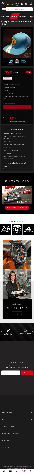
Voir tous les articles (17, 208)
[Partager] (10, 118)
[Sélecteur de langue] (22, 4)
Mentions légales (7, 466)
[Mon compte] (30, 471)
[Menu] (10, 471)
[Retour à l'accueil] (3, 471)
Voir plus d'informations (17, 121)
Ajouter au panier (17, 107)
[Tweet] (13, 118)
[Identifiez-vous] (26, 4)
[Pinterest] (15, 118)
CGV (14, 466)
